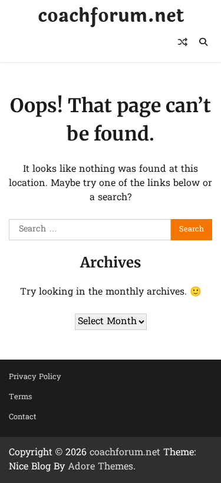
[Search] (203, 42)
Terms (20, 397)
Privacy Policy (35, 377)
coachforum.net (111, 16)
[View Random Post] (183, 42)
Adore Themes (100, 467)
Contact (23, 417)
